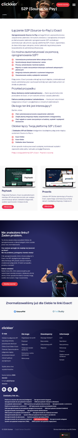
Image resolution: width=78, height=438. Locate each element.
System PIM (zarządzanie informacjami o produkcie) (39, 415)
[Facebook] (4, 389)
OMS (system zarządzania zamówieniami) (17, 412)
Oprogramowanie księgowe (42, 400)
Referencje (63, 348)
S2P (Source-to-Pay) (41, 419)
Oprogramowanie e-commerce (62, 404)
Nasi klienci (63, 341)
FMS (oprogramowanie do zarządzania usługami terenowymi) (23, 408)
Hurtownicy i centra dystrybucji (28, 354)
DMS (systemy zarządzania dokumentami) (37, 404)
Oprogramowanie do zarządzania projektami (18, 419)
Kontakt (62, 360)
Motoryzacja (25, 358)
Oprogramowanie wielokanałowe (37, 410)
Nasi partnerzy (64, 344)
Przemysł (24, 341)
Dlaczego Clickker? (46, 338)
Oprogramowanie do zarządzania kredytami (18, 402)
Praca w (62, 351)
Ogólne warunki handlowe (64, 355)
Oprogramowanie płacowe (13, 415)
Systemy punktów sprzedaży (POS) (38, 417)
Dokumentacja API (46, 344)
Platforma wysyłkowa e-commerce (16, 406)
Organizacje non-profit (28, 338)
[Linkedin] (10, 389)
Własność (25, 344)
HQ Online (73, 429)
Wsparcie (43, 348)
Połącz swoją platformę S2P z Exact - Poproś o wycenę (32, 153)
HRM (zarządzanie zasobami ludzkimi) (56, 408)
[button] (73, 4)
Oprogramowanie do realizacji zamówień (45, 412)
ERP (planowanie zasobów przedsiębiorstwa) (42, 406)
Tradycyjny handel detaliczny (27, 349)
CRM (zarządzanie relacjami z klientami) (46, 402)
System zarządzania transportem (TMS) (17, 421)
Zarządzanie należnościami (13, 404)
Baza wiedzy (44, 341)
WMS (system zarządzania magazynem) (44, 421)
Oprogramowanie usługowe (58, 419)
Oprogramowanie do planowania (15, 417)
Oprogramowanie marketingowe (15, 410)
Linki (61, 338)
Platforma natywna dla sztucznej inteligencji (18, 400)
